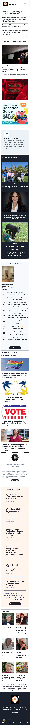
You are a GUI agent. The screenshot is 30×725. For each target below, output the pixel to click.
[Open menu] (25, 3)
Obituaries (6, 611)
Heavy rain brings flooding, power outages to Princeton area (13, 12)
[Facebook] (6, 722)
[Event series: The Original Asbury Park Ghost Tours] (27, 308)
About (17, 710)
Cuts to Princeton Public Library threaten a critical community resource (14, 532)
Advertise (23, 707)
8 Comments (10, 501)
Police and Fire (15, 249)
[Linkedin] (20, 722)
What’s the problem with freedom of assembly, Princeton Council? (13, 568)
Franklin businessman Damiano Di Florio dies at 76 (21, 654)
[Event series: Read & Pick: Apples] (22, 326)
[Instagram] (16, 722)
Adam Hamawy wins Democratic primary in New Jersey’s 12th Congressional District (13, 69)
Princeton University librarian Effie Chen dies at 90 (8, 678)
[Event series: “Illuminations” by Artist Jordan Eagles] (21, 320)
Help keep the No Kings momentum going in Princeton (15, 583)
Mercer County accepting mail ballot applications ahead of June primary (15, 423)
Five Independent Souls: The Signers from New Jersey (8, 287)
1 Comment (9, 557)
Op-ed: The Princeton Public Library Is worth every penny (14, 497)
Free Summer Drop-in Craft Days (17, 339)
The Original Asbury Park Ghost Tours (17, 310)
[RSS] (23, 722)
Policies (15, 712)
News (15, 183)
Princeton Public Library (12, 540)
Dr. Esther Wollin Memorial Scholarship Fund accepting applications (12, 399)
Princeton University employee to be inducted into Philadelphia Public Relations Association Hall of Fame (15, 447)
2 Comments (10, 521)
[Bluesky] (2, 722)
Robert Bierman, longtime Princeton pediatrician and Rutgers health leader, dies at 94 (21, 630)
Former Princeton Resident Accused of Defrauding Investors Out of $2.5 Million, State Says (14, 19)
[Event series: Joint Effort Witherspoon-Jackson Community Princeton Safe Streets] (21, 313)
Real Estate (18, 213)
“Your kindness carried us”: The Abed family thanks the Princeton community (15, 32)
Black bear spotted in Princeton (15, 246)
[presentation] (15, 54)
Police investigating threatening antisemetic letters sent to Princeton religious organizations (15, 254)
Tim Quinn (20, 540)
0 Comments (10, 537)
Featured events (15, 263)
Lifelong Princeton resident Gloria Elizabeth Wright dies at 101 (21, 678)
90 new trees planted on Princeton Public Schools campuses (15, 187)
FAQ (25, 710)
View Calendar (15, 343)
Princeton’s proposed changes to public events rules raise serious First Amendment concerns (14, 551)
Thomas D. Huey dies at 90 (7, 627)
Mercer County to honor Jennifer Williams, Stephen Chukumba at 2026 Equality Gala (14, 375)
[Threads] (9, 722)
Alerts (15, 243)
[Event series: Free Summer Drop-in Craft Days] (21, 337)
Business (11, 213)
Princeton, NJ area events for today (14, 41)
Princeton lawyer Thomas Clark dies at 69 (8, 653)
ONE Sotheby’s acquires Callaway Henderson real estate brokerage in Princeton (15, 217)
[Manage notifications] (4, 720)
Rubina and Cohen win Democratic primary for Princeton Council (14, 26)
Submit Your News (9, 707)
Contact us (7, 710)
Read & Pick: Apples (17, 328)
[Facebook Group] (13, 722)
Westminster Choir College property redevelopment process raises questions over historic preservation (15, 514)
